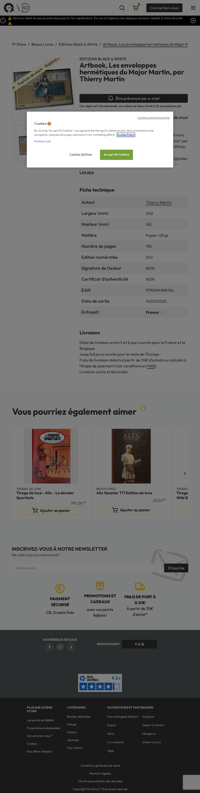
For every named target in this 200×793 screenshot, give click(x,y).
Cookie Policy (126, 134)
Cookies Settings (81, 154)
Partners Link (42, 141)
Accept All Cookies (116, 154)
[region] (100, 140)
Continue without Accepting (154, 118)
